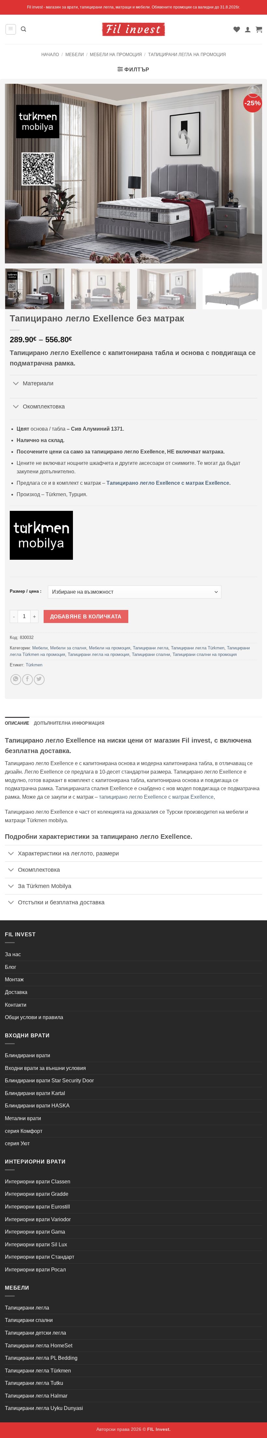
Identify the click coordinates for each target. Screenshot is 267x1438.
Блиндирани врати (27, 1055)
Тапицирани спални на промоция (205, 654)
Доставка (16, 992)
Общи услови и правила (34, 1017)
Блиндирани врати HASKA (37, 1105)
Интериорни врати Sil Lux (36, 1244)
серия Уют (17, 1143)
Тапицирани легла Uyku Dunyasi (44, 1408)
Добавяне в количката (86, 616)
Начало (50, 54)
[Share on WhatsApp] (15, 679)
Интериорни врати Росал (35, 1269)
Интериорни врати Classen (37, 1181)
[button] (11, 29)
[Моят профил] (248, 29)
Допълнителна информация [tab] (69, 723)
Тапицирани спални (151, 654)
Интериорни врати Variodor (38, 1219)
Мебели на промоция (116, 54)
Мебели (74, 54)
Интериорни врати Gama (35, 1232)
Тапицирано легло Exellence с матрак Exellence (167, 483)
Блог (10, 967)
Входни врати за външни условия (45, 1068)
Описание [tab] (17, 723)
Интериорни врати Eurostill (37, 1206)
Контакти (15, 1005)
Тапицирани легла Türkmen (197, 647)
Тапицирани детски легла (35, 1333)
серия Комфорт (23, 1131)
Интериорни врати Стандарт (39, 1257)
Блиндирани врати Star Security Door (49, 1080)
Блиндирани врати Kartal (35, 1093)
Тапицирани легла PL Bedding (41, 1358)
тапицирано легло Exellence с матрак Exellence (156, 797)
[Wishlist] (236, 29)
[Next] (252, 291)
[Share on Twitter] (39, 679)
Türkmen (34, 664)
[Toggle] (16, 384)
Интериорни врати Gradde (36, 1194)
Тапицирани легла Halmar (36, 1396)
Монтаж (14, 979)
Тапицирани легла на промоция (187, 54)
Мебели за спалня (68, 647)
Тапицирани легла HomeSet (38, 1345)
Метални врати (23, 1118)
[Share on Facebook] (27, 679)
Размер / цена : (25, 591)
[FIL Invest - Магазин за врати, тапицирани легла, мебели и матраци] (133, 29)
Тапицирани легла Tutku (34, 1383)
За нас (13, 954)
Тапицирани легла (150, 647)
